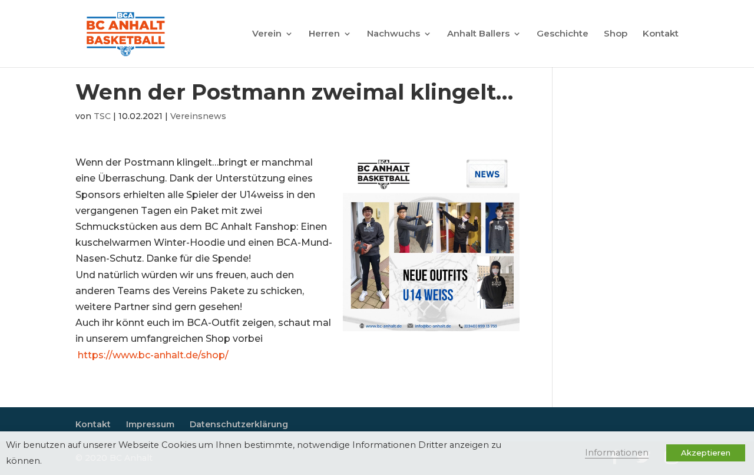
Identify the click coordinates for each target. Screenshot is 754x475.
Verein (267, 34)
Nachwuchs (393, 34)
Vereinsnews (198, 116)
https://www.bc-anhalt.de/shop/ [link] (153, 355)
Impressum (150, 424)
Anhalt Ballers (478, 34)
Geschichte (562, 34)
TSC (102, 116)
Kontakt (661, 34)
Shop (615, 34)
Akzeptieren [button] (705, 452)
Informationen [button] (617, 452)
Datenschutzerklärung (239, 424)
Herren (324, 34)
